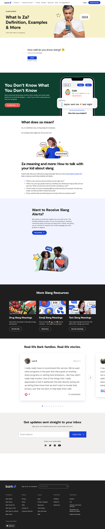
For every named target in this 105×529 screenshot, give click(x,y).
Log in (85, 2)
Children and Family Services (75, 505)
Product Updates (43, 502)
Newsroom (57, 505)
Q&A (39, 514)
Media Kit (56, 502)
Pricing (24, 499)
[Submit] (67, 486)
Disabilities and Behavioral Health (75, 510)
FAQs (23, 505)
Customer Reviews (27, 511)
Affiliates (56, 499)
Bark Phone (9, 502)
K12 (71, 502)
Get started (38, 232)
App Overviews (42, 511)
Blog (39, 499)
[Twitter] (50, 445)
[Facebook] (46, 445)
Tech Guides (41, 508)
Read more (45, 329)
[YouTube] (59, 445)
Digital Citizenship (75, 514)
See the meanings (77, 329)
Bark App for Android (12, 511)
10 (62, 406)
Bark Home (9, 514)
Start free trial (94, 2)
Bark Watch (9, 499)
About (23, 502)
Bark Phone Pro (10, 505)
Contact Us (25, 508)
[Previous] (90, 377)
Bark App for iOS (11, 508)
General (72, 499)
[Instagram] (55, 445)
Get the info (16, 329)
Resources (41, 505)
